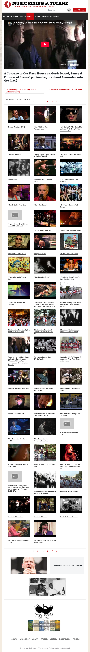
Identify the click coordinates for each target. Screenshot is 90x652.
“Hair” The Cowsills (41, 205)
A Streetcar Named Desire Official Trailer (65, 89)
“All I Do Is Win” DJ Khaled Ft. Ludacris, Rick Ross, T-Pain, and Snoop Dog (71, 129)
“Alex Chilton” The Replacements (41, 128)
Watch (30, 16)
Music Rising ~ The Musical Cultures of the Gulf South (36, 4)
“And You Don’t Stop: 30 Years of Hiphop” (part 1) (45, 155)
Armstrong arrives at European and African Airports (45, 492)
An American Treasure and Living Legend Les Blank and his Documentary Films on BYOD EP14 (18, 488)
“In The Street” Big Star (42, 230)
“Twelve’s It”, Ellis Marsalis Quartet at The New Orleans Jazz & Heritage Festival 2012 (44, 304)
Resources (47, 16)
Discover (14, 16)
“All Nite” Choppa (14, 154)
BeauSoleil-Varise (40, 517)
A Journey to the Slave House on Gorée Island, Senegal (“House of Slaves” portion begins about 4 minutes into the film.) (18, 361)
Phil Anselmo (58, 565)
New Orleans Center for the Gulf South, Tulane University (44, 628)
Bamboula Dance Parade (69, 491)
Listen (37, 16)
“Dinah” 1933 (12, 180)
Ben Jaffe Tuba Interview (68, 517)
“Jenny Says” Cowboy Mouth (70, 230)
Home (6, 16)
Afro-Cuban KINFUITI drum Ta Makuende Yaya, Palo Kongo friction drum (70, 359)
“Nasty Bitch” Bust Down (69, 254)
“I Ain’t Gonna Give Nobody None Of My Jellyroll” (18, 225)
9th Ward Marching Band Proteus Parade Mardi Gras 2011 (43, 332)
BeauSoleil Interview (15, 517)
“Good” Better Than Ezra (17, 205)
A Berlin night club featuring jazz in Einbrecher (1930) (21, 90)
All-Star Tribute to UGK (16, 414)
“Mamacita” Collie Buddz (17, 254)
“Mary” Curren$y (40, 254)
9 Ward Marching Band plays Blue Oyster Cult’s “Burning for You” (70, 304)
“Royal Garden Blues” (42, 277)
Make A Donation (79, 10)
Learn (23, 16)
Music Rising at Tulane (44, 612)
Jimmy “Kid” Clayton (73, 565)
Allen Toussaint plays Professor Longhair (41, 440)
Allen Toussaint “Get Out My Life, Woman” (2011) (44, 414)
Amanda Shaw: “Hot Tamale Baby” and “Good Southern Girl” (70, 466)
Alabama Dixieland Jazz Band (18, 388)
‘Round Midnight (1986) (16, 127)
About (56, 16)
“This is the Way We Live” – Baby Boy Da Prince (70, 278)
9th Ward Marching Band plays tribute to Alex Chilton (19, 331)
